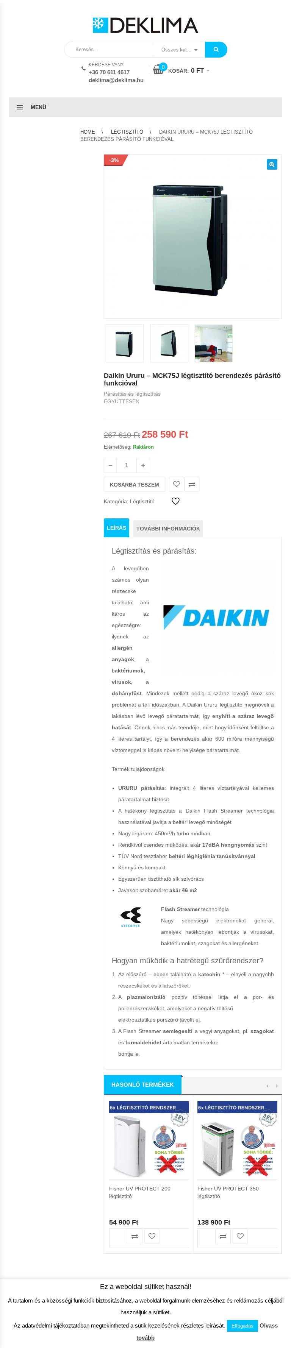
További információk (168, 529)
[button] (272, 164)
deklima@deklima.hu (116, 80)
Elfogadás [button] (242, 1326)
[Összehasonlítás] (191, 484)
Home (87, 132)
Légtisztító (127, 132)
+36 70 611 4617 (109, 72)
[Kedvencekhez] (176, 484)
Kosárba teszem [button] (117, 1236)
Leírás (116, 528)
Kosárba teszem (134, 485)
